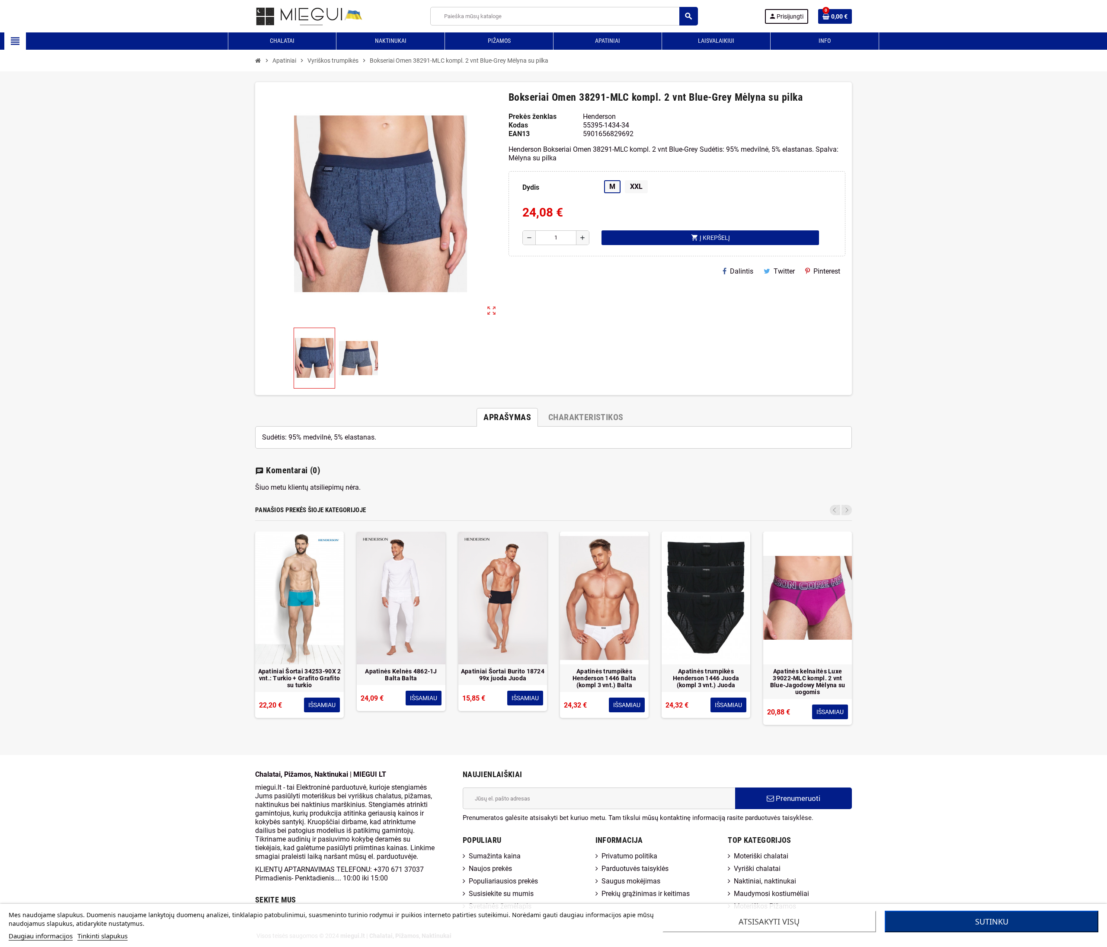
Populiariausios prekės (503, 881)
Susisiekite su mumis (501, 894)
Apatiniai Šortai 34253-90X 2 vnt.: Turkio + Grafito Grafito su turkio (299, 678)
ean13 (519, 134)
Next (846, 510)
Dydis (530, 187)
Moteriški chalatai (761, 856)
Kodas (518, 125)
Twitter (784, 271)
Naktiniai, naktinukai (765, 881)
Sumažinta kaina (495, 856)
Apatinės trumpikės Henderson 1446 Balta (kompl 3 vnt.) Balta (605, 678)
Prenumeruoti (797, 798)
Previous (835, 510)
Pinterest (826, 271)
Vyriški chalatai (757, 868)
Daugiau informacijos (41, 935)
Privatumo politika (629, 856)
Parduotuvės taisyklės (635, 868)
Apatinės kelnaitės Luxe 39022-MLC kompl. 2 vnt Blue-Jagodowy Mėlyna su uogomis (807, 681)
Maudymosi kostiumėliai (771, 894)
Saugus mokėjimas (630, 881)
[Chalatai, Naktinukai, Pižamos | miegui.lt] (298, 16)
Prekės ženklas (533, 116)
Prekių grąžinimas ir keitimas (645, 894)
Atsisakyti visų (769, 921)
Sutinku (991, 921)
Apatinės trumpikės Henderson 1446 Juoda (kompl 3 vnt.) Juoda (706, 678)
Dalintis (741, 271)
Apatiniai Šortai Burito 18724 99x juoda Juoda (502, 675)
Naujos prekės (490, 868)
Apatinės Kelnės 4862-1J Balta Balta (401, 675)
